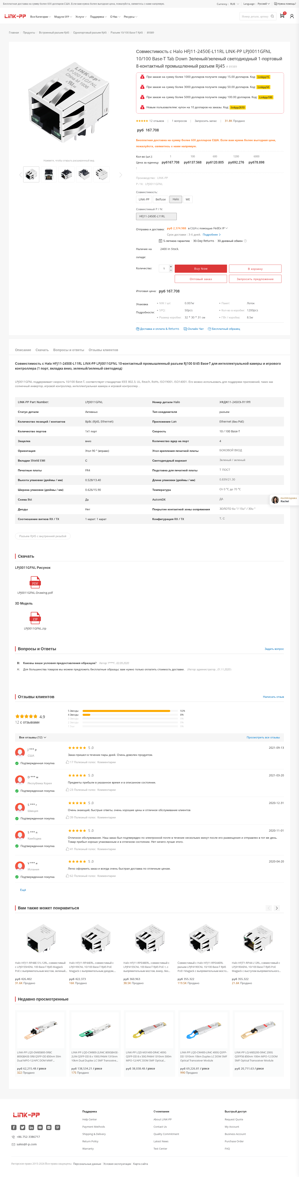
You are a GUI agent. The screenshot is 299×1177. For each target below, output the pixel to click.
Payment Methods (93, 1126)
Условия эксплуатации (117, 1164)
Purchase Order (234, 1141)
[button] (245, 240)
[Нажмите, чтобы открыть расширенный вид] (69, 103)
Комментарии (106, 762)
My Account (232, 1126)
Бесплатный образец (226, 329)
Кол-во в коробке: (233, 310)
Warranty (88, 1148)
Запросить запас (206, 121)
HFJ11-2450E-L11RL (152, 216)
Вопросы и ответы (68, 350)
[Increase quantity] (171, 266)
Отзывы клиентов (103, 350)
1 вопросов (179, 121)
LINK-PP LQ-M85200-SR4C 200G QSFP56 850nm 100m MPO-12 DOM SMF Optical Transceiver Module (256, 1056)
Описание (23, 350)
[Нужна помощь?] (276, 4)
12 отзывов (156, 121)
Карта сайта (140, 1164)
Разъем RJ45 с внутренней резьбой (42, 536)
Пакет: (226, 303)
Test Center (160, 1148)
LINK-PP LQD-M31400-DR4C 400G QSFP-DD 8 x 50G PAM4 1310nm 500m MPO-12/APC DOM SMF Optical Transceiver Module (148, 1056)
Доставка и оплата (152, 329)
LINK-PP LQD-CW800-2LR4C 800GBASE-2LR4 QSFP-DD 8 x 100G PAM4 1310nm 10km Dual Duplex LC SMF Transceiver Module (94, 1056)
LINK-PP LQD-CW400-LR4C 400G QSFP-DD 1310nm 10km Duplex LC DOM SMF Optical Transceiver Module (203, 1056)
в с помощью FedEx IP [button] (206, 228)
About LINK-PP (163, 1119)
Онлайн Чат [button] (196, 329)
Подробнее (211, 234)
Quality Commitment (166, 1134)
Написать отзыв (273, 697)
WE (188, 199)
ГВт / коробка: (231, 317)
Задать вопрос (274, 649)
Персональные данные (87, 1164)
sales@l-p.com (27, 1144)
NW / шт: (165, 303)
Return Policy (90, 1141)
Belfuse (161, 199)
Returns (173, 329)
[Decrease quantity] (171, 270)
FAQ (227, 1148)
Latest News (161, 1141)
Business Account (235, 1134)
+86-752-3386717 (28, 1137)
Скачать (42, 350)
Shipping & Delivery (94, 1134)
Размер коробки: (170, 317)
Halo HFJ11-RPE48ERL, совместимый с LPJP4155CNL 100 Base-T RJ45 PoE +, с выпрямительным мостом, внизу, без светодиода (146, 967)
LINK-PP (144, 199)
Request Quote (234, 1119)
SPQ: (162, 310)
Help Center (89, 1119)
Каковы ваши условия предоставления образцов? (60, 663)
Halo (176, 199)
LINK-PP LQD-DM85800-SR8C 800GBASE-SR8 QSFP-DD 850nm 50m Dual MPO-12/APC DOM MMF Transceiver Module (39, 1056)
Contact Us (160, 1126)
